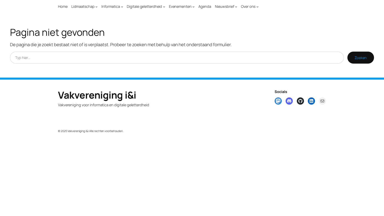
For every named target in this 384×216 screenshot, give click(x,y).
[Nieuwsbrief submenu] (236, 6)
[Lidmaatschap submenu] (96, 6)
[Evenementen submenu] (193, 6)
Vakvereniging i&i (97, 94)
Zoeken (361, 57)
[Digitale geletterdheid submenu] (164, 6)
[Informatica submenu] (122, 6)
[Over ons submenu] (257, 6)
